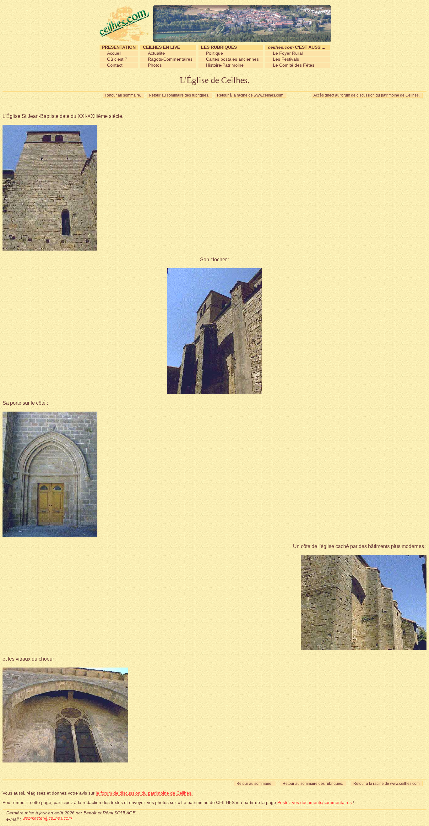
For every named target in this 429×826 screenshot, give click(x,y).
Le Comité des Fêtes (293, 65)
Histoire (213, 65)
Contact (114, 65)
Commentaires (178, 59)
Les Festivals (286, 59)
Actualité (156, 53)
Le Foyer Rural (288, 53)
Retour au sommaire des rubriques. (179, 95)
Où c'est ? (117, 59)
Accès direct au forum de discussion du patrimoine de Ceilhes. (367, 95)
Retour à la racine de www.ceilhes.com (250, 95)
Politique (214, 53)
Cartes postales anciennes (232, 59)
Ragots (155, 59)
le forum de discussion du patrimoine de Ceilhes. (144, 793)
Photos (155, 65)
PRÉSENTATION (119, 47)
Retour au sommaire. (123, 95)
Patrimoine (233, 65)
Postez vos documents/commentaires (314, 802)
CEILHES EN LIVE (161, 47)
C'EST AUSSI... (296, 47)
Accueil (114, 53)
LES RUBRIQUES (219, 47)
